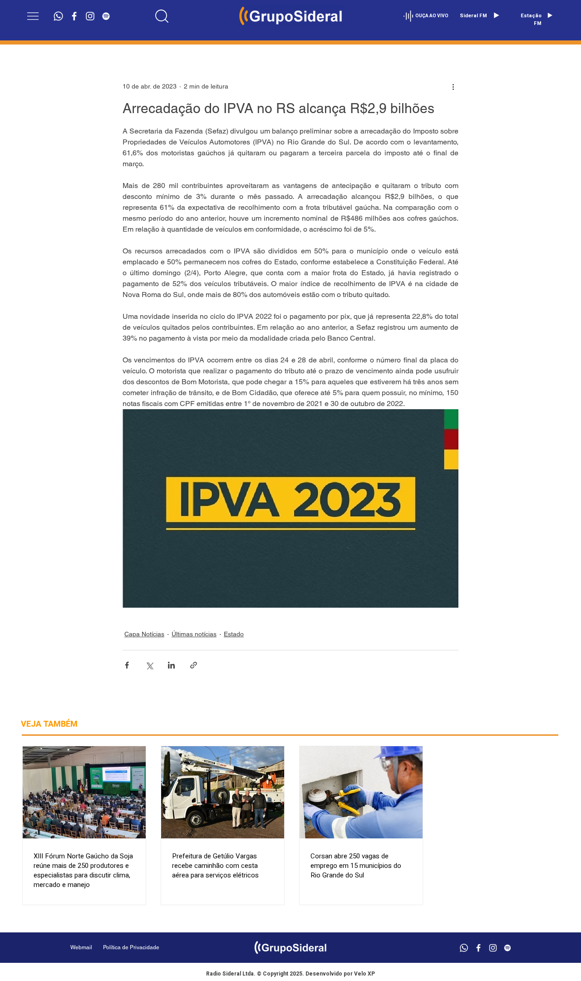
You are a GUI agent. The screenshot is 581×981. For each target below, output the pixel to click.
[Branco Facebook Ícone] (74, 16)
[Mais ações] (453, 86)
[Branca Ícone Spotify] (106, 16)
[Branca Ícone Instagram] (90, 16)
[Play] (496, 15)
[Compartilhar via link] (193, 665)
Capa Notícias (144, 634)
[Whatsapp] (58, 16)
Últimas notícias (194, 634)
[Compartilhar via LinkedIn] (171, 665)
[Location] (162, 16)
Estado (234, 634)
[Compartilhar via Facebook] (127, 665)
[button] (33, 16)
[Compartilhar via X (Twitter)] (149, 665)
